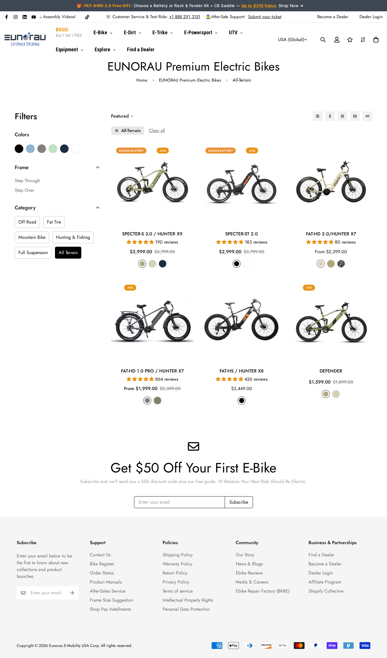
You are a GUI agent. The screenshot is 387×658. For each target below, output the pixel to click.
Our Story (245, 554)
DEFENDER (331, 371)
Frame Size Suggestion (111, 600)
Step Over (24, 190)
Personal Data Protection (186, 609)
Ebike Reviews (249, 573)
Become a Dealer (325, 564)
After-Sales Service (107, 591)
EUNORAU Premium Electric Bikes (190, 80)
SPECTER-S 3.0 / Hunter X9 (152, 234)
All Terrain (68, 252)
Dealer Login (321, 573)
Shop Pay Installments (110, 609)
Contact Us (100, 554)
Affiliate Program (325, 582)
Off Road (27, 222)
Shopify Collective (326, 591)
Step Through (27, 180)
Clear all (157, 130)
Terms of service (178, 591)
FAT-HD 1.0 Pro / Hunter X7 (152, 371)
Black (19, 148)
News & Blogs (249, 564)
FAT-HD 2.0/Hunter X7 (331, 234)
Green (53, 148)
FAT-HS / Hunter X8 (241, 371)
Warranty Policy (177, 564)
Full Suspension (33, 252)
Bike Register (102, 564)
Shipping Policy (178, 554)
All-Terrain (131, 131)
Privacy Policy (176, 582)
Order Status (102, 573)
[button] (374, 39)
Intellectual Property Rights (188, 600)
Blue (30, 148)
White (75, 148)
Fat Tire (54, 222)
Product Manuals (106, 582)
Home (141, 80)
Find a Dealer (321, 554)
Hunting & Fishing (73, 237)
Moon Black (64, 148)
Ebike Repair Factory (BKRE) (263, 591)
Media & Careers (252, 582)
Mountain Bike (31, 237)
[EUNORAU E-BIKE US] (25, 39)
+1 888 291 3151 (184, 17)
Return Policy (175, 573)
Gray (41, 148)
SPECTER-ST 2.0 (241, 234)
